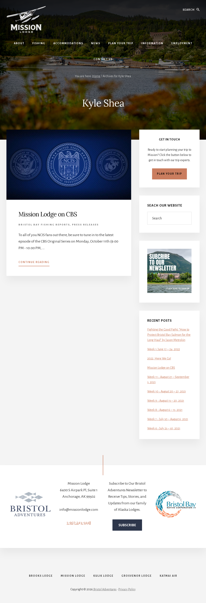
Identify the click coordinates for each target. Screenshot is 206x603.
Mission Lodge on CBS (48, 214)
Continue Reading (34, 263)
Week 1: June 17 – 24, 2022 (163, 349)
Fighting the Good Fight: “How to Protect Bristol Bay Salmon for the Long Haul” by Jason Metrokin (169, 335)
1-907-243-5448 (79, 523)
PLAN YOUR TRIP (169, 173)
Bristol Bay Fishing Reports (44, 224)
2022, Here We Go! (159, 358)
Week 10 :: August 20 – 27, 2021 (166, 391)
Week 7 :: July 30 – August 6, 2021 (167, 419)
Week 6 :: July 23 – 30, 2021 (163, 428)
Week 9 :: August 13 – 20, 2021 (165, 400)
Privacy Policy (127, 589)
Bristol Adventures (104, 589)
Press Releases (85, 224)
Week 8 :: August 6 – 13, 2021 (164, 410)
